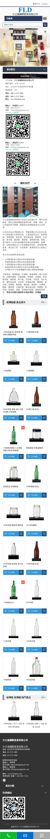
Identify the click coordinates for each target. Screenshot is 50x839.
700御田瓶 (7, 680)
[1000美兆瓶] (36, 628)
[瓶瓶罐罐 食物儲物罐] (36, 435)
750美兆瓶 (7, 641)
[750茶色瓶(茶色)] (36, 551)
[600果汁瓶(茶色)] (36, 396)
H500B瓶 (29, 602)
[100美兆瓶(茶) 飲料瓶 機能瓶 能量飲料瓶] (13, 319)
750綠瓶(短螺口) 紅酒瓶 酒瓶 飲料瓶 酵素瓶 (12, 449)
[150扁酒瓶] (36, 358)
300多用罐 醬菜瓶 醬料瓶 (13, 525)
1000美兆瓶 (30, 641)
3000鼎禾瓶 (30, 680)
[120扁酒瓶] (13, 358)
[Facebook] (4, 780)
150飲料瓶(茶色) (32, 332)
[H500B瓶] (36, 589)
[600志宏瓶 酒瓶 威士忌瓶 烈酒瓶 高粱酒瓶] (13, 396)
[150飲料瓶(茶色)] (36, 319)
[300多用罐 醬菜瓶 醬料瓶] (13, 512)
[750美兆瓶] (13, 628)
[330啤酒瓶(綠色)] (36, 474)
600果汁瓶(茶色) (32, 409)
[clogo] (25, 11)
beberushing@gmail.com (20, 110)
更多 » (43, 302)
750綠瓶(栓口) (8, 602)
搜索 (45, 25)
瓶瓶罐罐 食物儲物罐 (34, 448)
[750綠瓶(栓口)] (13, 589)
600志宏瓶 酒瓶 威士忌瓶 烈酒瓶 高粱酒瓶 (13, 410)
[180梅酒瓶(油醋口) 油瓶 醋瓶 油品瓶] (36, 710)
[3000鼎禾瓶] (36, 667)
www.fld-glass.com (18, 99)
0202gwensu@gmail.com (20, 147)
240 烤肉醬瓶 (31, 525)
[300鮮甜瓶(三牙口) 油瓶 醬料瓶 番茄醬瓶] (13, 710)
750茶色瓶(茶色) (32, 564)
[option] (13, 714)
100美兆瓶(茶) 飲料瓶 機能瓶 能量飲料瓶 (13, 333)
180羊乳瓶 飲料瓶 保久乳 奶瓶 (13, 565)
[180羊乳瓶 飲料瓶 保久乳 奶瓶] (13, 551)
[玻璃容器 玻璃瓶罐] (13, 474)
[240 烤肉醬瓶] (36, 512)
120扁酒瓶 (7, 371)
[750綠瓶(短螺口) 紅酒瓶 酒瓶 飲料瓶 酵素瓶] (13, 435)
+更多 (44, 296)
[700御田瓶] (13, 667)
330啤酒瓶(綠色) (32, 487)
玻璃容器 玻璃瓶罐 (10, 487)
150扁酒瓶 (30, 371)
